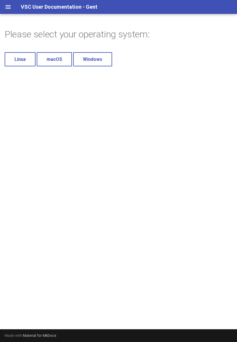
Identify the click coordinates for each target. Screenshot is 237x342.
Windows (92, 59)
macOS (54, 59)
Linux (20, 59)
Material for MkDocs (39, 335)
